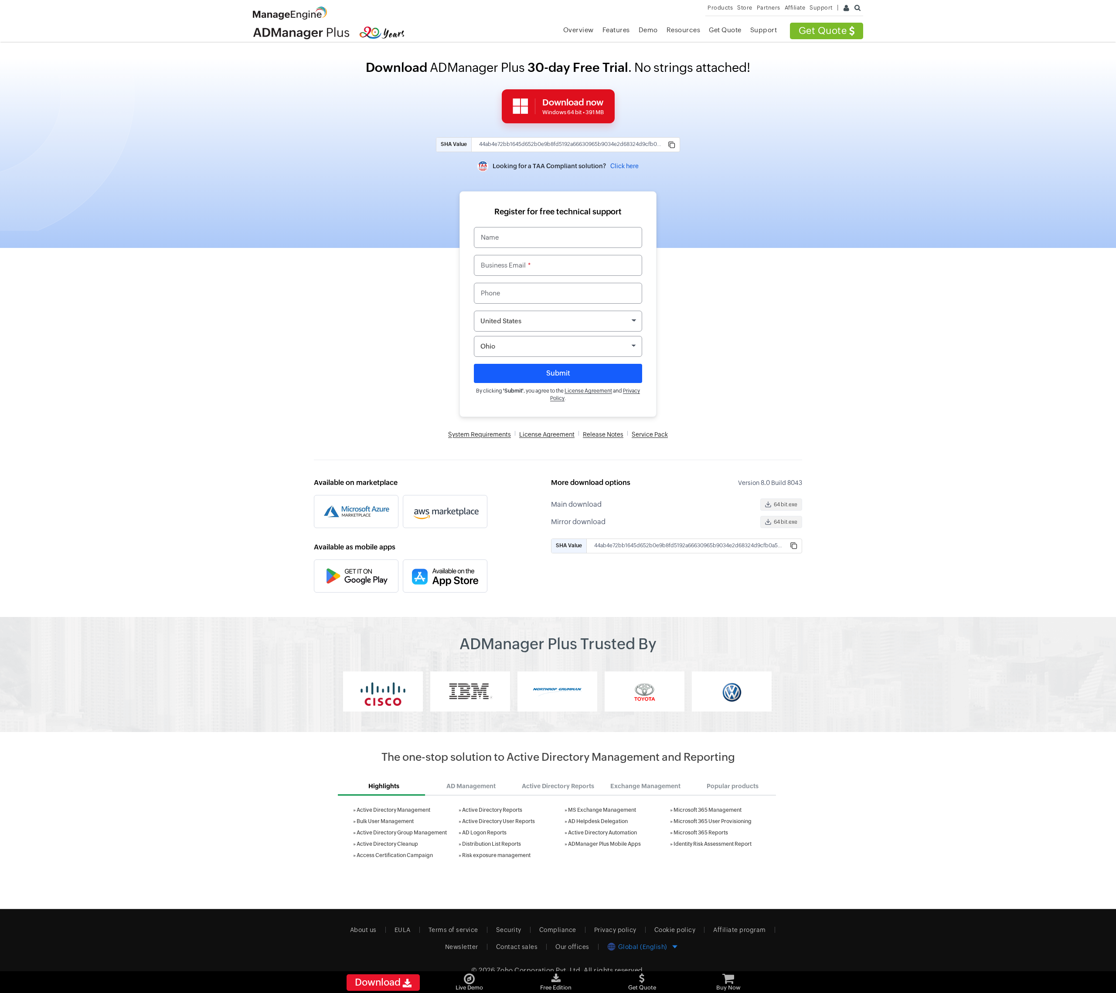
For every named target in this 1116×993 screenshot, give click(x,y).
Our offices (572, 947)
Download (378, 982)
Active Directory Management (393, 810)
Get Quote (824, 30)
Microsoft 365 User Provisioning (713, 821)
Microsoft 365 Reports (701, 833)
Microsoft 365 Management (708, 810)
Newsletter (461, 947)
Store (744, 7)
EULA (403, 930)
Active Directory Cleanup (387, 844)
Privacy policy (615, 930)
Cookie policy (675, 930)
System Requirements (479, 434)
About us (363, 930)
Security (508, 930)
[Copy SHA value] (671, 144)
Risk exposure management (496, 855)
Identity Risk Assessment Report (713, 844)
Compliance (557, 930)
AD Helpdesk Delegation (598, 821)
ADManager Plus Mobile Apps (604, 844)
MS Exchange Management (602, 810)
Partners (768, 7)
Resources (684, 30)
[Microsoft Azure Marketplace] (356, 511)
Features (616, 30)
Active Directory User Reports (498, 821)
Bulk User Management (385, 821)
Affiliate (795, 7)
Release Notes (603, 434)
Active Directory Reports (492, 810)
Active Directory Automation (602, 833)
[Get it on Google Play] (356, 576)
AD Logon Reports (484, 833)
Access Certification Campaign (395, 855)
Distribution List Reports (491, 844)
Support (763, 30)
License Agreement (588, 391)
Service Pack (650, 434)
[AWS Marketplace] (445, 511)
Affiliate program (739, 930)
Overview (578, 30)
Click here (624, 166)
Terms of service (453, 930)
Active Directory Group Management (402, 833)
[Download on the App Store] (445, 576)
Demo (648, 30)
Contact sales (517, 947)
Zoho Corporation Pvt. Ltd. (539, 970)
